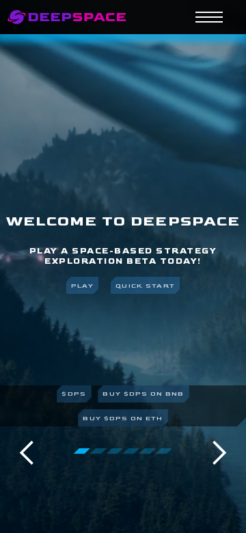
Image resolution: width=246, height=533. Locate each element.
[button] (27, 453)
